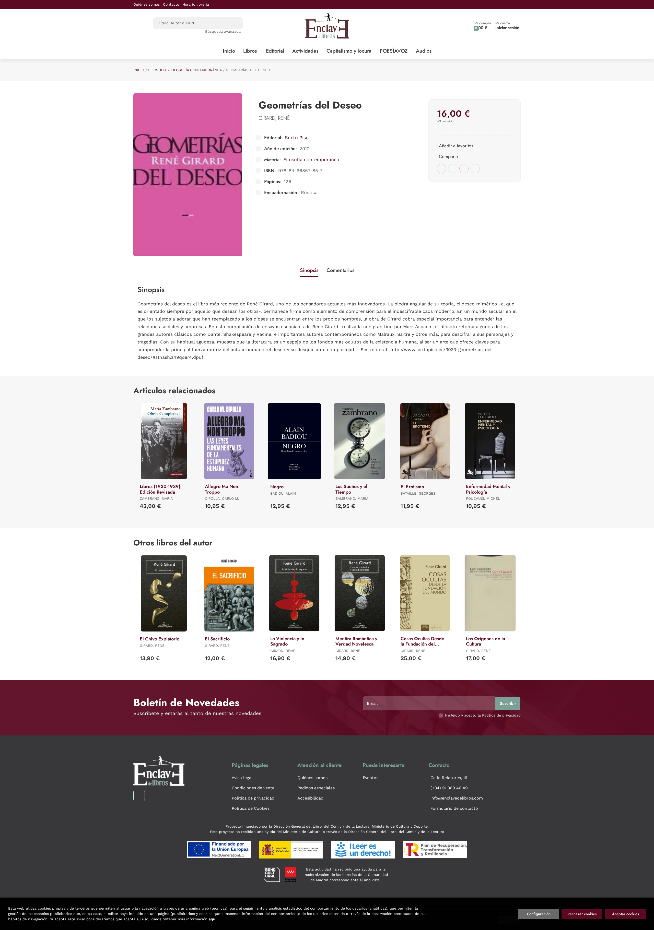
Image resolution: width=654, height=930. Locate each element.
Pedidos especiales (316, 787)
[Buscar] (234, 23)
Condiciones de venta (253, 787)
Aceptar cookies (625, 913)
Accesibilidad (310, 798)
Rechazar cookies (582, 913)
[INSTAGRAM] (139, 795)
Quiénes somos (146, 4)
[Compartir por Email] (464, 168)
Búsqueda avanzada (223, 31)
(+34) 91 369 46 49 (449, 787)
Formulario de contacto (454, 808)
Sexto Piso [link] (297, 137)
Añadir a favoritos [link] (456, 145)
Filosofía (157, 70)
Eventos (370, 777)
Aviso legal (242, 777)
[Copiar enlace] (475, 168)
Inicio (138, 70)
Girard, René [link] (274, 118)
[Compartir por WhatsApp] (452, 168)
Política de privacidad (253, 798)
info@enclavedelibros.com (456, 798)
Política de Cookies (251, 808)
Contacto (171, 4)
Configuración (539, 913)
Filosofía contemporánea (196, 70)
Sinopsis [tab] (309, 270)
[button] (482, 25)
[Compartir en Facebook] (441, 168)
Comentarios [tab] (340, 270)
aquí (212, 919)
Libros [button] (250, 51)
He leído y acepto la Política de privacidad (483, 715)
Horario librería (195, 4)
